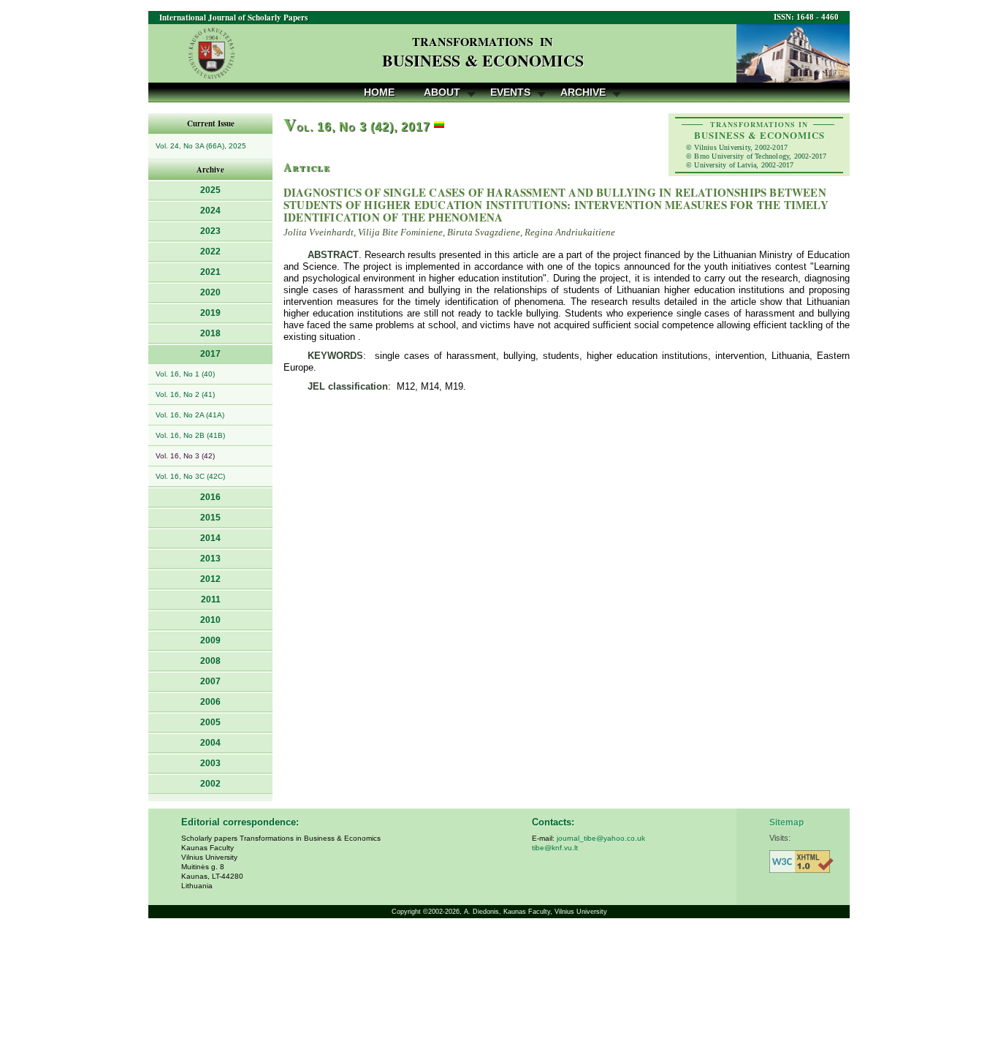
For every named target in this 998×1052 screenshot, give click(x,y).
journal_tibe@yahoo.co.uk (601, 838)
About (442, 92)
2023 (210, 231)
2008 (210, 661)
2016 (210, 497)
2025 (210, 190)
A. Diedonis (481, 911)
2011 (211, 599)
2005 (210, 722)
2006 (210, 702)
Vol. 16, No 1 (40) (185, 374)
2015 (210, 517)
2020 (210, 292)
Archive (583, 92)
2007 (210, 681)
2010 (210, 620)
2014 (210, 538)
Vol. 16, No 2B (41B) (190, 435)
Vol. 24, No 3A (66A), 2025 (201, 146)
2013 (210, 558)
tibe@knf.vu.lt (555, 848)
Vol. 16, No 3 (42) (185, 456)
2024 (210, 210)
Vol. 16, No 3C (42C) (190, 476)
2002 (210, 784)
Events (510, 92)
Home (379, 92)
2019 (210, 313)
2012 (210, 579)
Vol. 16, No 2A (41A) (190, 415)
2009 (210, 640)
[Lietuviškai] (439, 127)
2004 (210, 743)
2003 (210, 763)
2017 (210, 354)
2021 (210, 272)
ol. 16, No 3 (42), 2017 (356, 127)
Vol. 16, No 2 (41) (185, 394)
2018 (210, 333)
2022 (210, 251)
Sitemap (786, 822)
